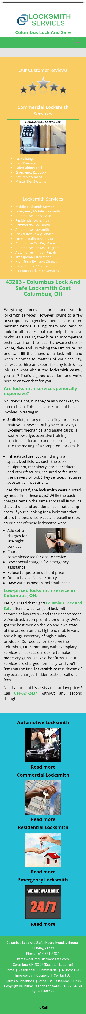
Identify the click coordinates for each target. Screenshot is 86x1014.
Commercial (48, 970)
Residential (27, 970)
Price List (46, 981)
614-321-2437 (48, 953)
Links (77, 981)
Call (44, 1007)
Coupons (43, 975)
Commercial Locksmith (43, 775)
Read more (43, 767)
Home (10, 970)
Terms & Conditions (19, 981)
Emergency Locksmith (43, 880)
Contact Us (62, 975)
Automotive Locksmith (43, 722)
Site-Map (63, 981)
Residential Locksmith (43, 827)
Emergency (23, 975)
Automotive (70, 970)
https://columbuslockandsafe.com (43, 959)
